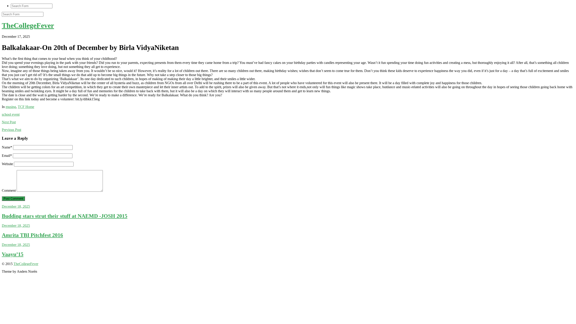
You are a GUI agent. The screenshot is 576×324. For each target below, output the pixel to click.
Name (7, 147)
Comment (9, 190)
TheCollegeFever (28, 25)
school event (11, 114)
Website (7, 164)
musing (11, 107)
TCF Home (26, 107)
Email (7, 156)
